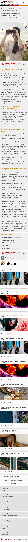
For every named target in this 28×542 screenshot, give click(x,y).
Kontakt (26, 539)
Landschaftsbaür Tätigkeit (10, 484)
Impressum (19, 539)
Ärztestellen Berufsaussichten (11, 476)
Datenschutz (12, 539)
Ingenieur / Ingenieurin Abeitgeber (13, 480)
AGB (6, 539)
